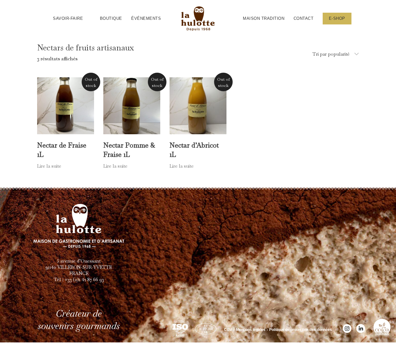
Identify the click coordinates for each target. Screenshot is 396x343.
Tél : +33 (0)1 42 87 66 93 (79, 279)
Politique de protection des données (300, 330)
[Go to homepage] (198, 18)
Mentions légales (250, 330)
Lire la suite (49, 166)
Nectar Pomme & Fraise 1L (129, 150)
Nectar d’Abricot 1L (194, 150)
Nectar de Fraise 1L (61, 150)
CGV (228, 330)
